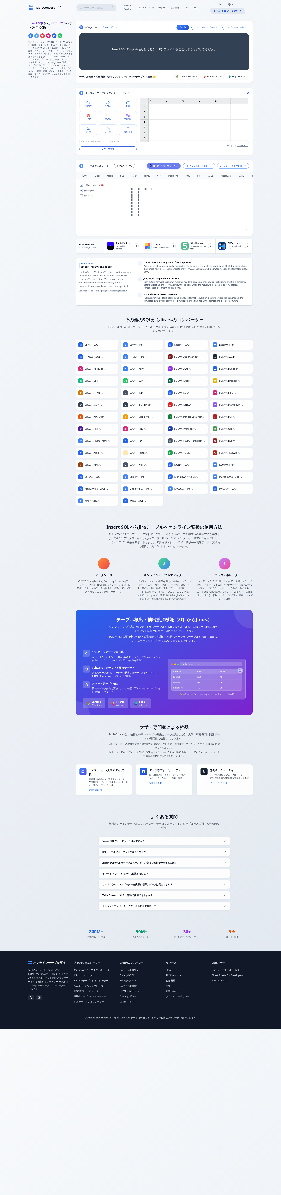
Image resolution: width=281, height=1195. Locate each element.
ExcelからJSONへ (129, 970)
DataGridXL (242, 145)
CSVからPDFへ (128, 1001)
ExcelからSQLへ (128, 975)
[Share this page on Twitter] (36, 35)
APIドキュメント (175, 975)
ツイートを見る (217, 782)
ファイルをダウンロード (234, 165)
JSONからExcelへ (129, 985)
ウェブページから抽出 (236, 27)
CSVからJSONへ (128, 996)
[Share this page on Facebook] (30, 35)
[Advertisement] (50, 101)
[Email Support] (39, 997)
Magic (110, 175)
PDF (199, 175)
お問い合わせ (173, 991)
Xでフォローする (126, 166)
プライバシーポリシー (177, 996)
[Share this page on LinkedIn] (54, 35)
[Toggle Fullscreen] (248, 93)
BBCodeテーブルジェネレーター (91, 980)
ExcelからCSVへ (128, 980)
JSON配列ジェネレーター (87, 991)
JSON (84, 175)
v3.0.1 (60, 6)
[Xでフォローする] (31, 997)
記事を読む (94, 789)
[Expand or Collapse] (242, 93)
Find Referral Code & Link (226, 970)
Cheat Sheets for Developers (227, 975)
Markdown (173, 175)
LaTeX (134, 175)
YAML (241, 175)
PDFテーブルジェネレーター (89, 1001)
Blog (196, 7)
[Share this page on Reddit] (42, 35)
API (186, 7)
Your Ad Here (219, 980)
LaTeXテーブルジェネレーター (151, 7)
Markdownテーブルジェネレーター (93, 970)
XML (188, 175)
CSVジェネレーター (84, 975)
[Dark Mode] (220, 4)
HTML (147, 175)
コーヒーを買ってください (226, 10)
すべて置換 (109, 148)
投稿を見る (154, 782)
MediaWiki (226, 175)
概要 (168, 985)
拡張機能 (175, 7)
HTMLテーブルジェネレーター (90, 996)
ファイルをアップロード (206, 27)
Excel (97, 175)
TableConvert (100, 1017)
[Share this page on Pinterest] (48, 35)
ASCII (211, 175)
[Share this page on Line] (60, 35)
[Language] (230, 4)
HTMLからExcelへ (129, 991)
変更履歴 (170, 980)
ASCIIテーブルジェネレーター (90, 985)
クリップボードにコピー (200, 165)
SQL (122, 175)
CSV (159, 175)
